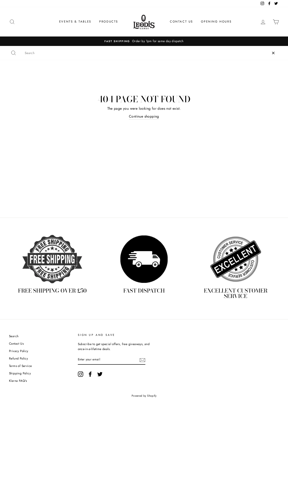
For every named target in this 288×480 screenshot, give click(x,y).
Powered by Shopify (144, 396)
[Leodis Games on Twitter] (100, 374)
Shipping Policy (20, 373)
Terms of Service (20, 366)
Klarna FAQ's (18, 380)
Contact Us (181, 21)
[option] (144, 41)
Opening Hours (216, 21)
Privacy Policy (18, 351)
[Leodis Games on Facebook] (90, 374)
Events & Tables (75, 21)
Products (108, 21)
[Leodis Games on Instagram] (80, 374)
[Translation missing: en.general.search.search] (13, 53)
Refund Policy (18, 358)
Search (13, 336)
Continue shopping (144, 116)
